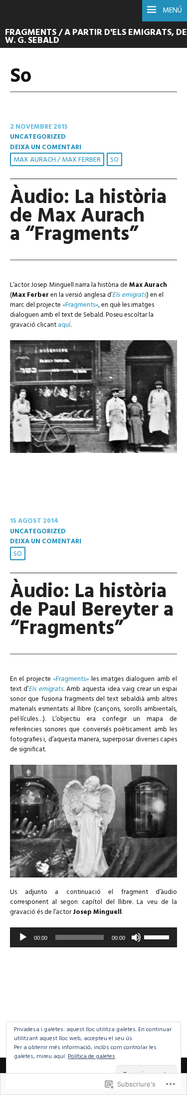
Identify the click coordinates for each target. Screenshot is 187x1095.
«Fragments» (80, 305)
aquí (64, 325)
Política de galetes (91, 1057)
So (114, 160)
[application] (93, 937)
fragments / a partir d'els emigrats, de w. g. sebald (96, 36)
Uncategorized (38, 137)
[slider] (158, 936)
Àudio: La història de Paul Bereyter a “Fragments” (92, 610)
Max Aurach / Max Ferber (57, 160)
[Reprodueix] (23, 937)
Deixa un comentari (45, 147)
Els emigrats (129, 295)
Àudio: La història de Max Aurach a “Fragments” (88, 216)
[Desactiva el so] (136, 937)
